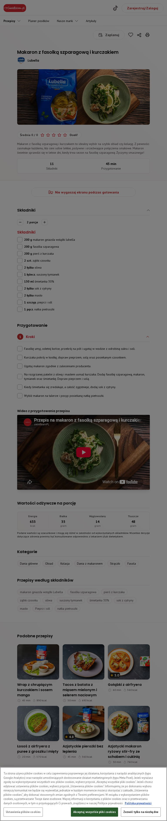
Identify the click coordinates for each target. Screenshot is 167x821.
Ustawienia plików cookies (23, 812)
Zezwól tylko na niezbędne (140, 812)
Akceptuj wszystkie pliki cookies (94, 812)
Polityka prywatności (138, 803)
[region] (83, 794)
